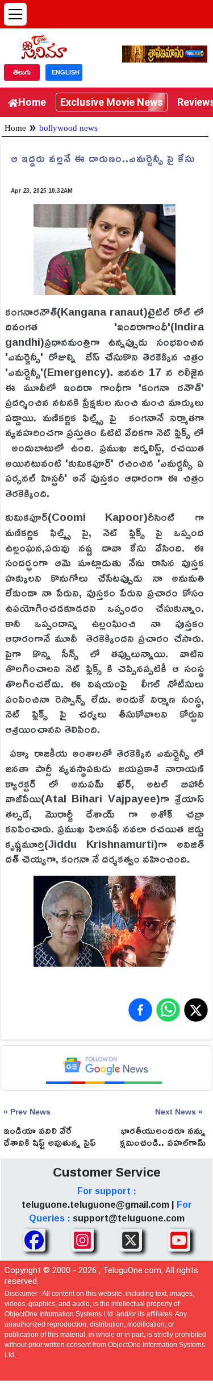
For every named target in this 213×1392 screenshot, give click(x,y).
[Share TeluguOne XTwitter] (130, 1240)
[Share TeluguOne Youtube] (179, 1240)
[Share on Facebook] (140, 1010)
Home (32, 102)
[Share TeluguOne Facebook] (34, 1240)
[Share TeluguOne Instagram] (82, 1240)
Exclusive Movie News (111, 102)
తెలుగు (22, 72)
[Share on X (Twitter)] (196, 1010)
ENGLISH (66, 72)
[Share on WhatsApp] (168, 1010)
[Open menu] (15, 14)
